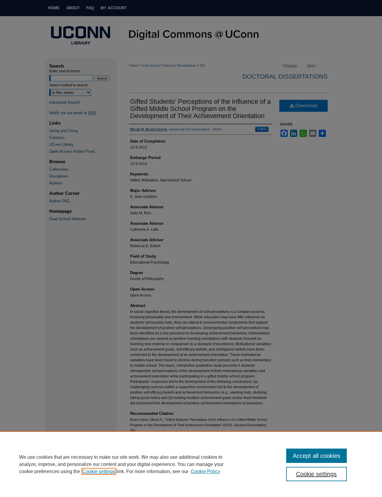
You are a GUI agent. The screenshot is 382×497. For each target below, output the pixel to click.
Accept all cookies (316, 455)
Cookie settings (98, 471)
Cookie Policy (205, 471)
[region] (191, 464)
